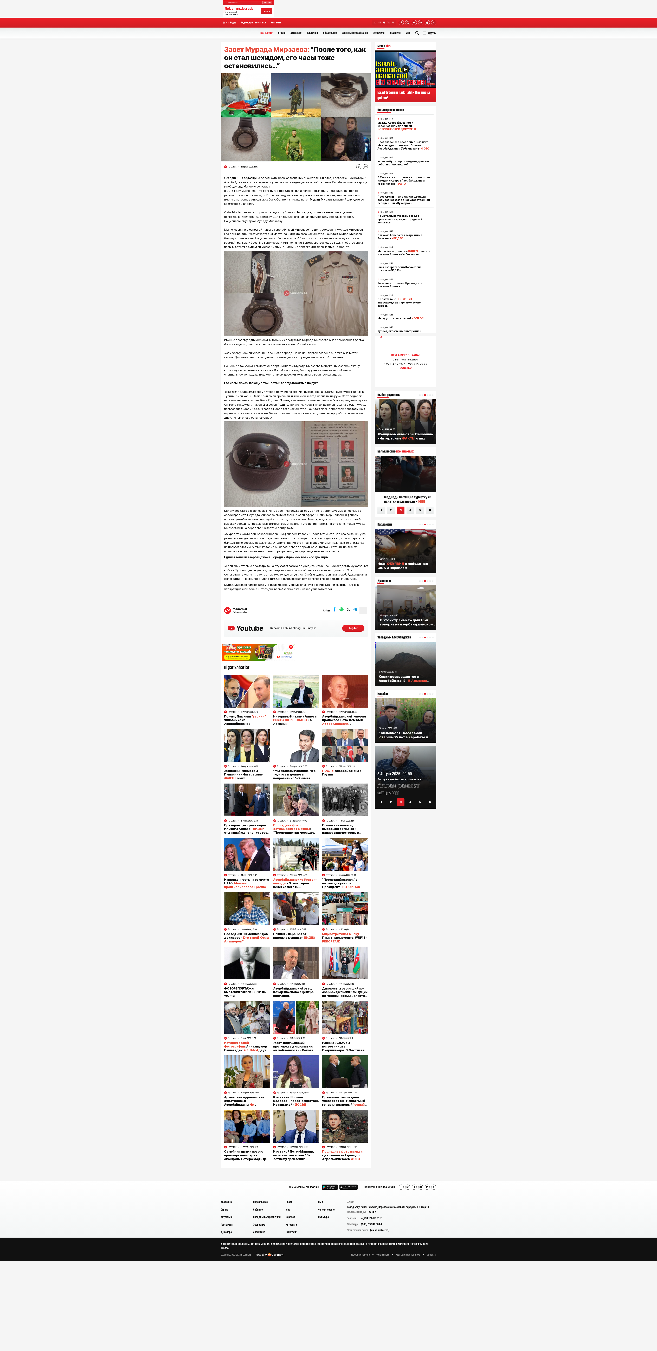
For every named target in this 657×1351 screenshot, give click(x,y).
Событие (258, 1209)
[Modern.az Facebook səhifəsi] (401, 22)
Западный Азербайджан (355, 33)
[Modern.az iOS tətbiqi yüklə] (348, 1187)
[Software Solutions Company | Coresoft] (276, 1255)
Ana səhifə (226, 1202)
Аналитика (395, 33)
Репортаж (291, 1232)
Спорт (289, 1202)
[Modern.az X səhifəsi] (433, 22)
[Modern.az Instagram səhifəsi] (407, 22)
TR (388, 22)
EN (379, 22)
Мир (408, 33)
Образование (330, 33)
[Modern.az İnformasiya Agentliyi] (234, 1187)
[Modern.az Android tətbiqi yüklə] (330, 1187)
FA (393, 22)
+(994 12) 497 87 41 (371, 1218)
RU (384, 22)
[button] (420, 395)
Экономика (378, 33)
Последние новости (360, 1254)
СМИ (320, 1202)
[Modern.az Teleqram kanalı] (414, 22)
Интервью (291, 1225)
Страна (281, 33)
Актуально (296, 33)
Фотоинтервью (326, 1209)
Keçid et (353, 628)
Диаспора (226, 1232)
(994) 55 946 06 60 (371, 1224)
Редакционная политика (253, 22)
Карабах (290, 1217)
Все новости (266, 33)
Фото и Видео (229, 22)
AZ (375, 22)
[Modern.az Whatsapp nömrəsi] (427, 22)
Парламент (312, 33)
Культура (323, 1217)
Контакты (276, 22)
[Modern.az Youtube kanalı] (420, 22)
